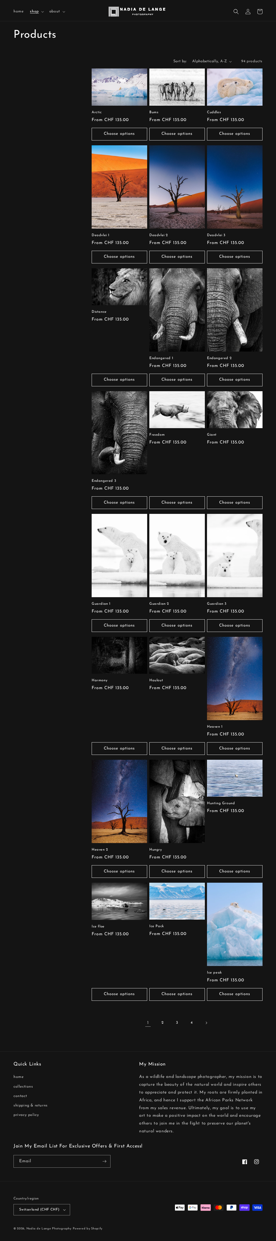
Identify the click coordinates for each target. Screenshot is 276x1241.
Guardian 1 (101, 604)
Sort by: (180, 61)
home (18, 1077)
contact (20, 1096)
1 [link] (148, 1023)
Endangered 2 (219, 358)
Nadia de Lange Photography (48, 1228)
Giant (212, 434)
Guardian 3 (217, 604)
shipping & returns (30, 1106)
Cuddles (214, 112)
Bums (153, 112)
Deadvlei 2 (158, 235)
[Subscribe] (104, 1161)
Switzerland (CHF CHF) (39, 1209)
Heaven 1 (215, 726)
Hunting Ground (221, 803)
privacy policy (26, 1115)
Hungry (155, 849)
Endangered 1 (161, 358)
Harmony (99, 680)
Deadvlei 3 (216, 235)
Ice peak (214, 972)
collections (23, 1087)
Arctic (97, 112)
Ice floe (98, 926)
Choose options (119, 134)
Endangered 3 (104, 481)
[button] (36, 11)
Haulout (156, 680)
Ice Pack (156, 926)
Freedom (157, 434)
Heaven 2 (100, 849)
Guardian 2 (159, 604)
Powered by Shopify (88, 1228)
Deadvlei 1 (100, 235)
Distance (99, 312)
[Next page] (206, 1023)
